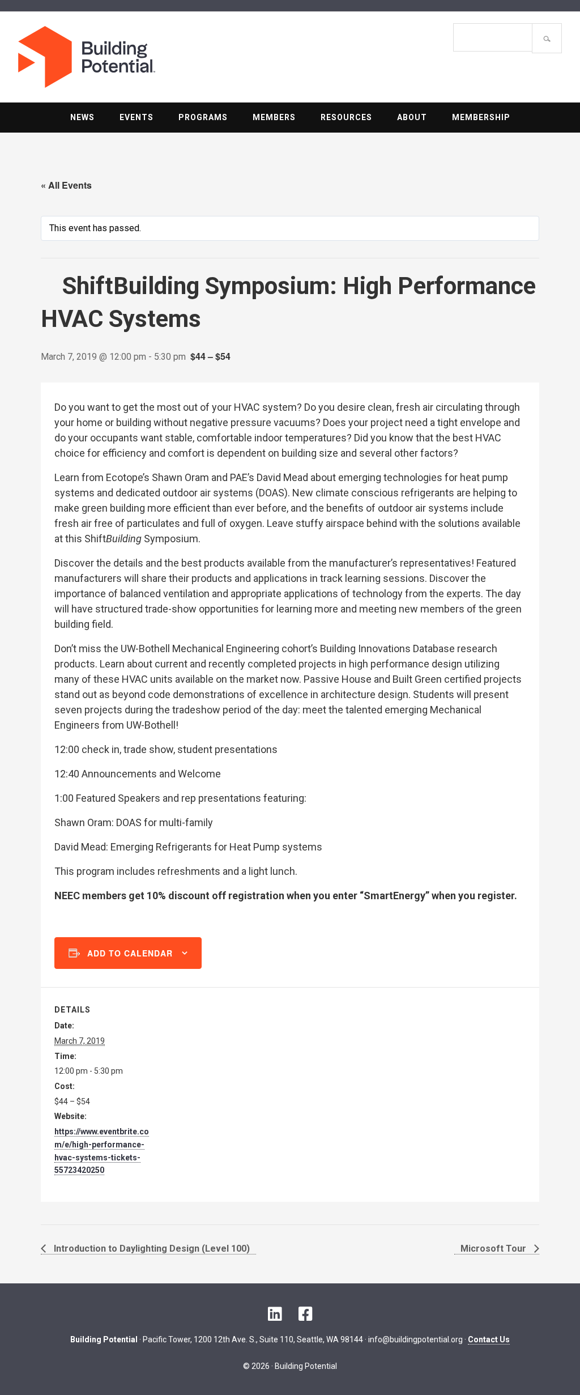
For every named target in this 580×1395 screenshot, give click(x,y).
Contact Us (489, 1339)
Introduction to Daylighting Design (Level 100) (151, 1248)
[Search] (547, 38)
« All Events (66, 185)
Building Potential (154, 57)
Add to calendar (130, 953)
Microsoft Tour (494, 1248)
